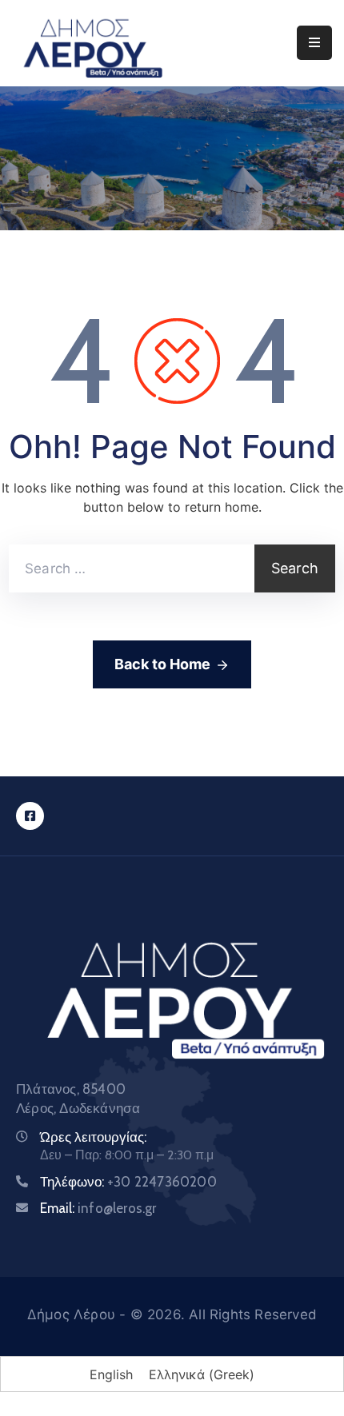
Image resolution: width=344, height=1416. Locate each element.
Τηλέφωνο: (128, 1182)
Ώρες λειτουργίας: (93, 1137)
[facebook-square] (30, 816)
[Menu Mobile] (314, 43)
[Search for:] (131, 568)
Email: (98, 1208)
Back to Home (162, 664)
